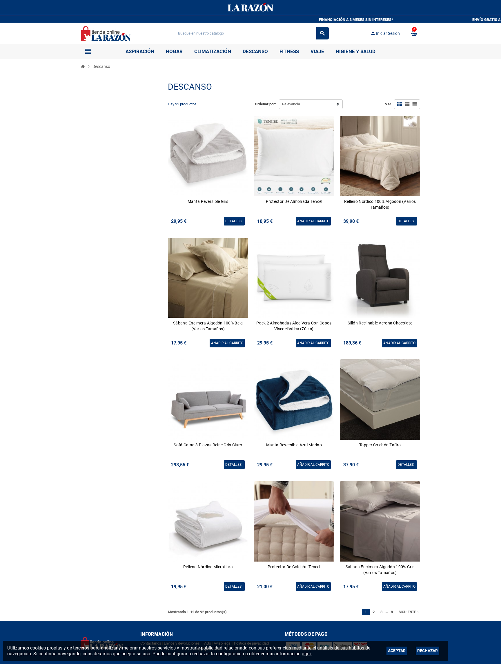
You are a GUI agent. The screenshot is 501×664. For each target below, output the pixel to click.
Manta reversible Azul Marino (294, 445)
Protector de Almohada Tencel (294, 201)
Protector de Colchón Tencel (294, 566)
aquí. (307, 653)
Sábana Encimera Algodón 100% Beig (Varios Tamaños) (208, 326)
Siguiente (409, 612)
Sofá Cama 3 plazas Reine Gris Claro (208, 445)
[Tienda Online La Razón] (105, 33)
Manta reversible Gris (208, 201)
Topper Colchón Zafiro (380, 445)
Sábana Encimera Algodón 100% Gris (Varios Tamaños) (380, 569)
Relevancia (291, 104)
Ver (388, 104)
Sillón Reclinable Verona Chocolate (380, 323)
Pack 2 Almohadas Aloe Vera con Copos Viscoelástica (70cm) (293, 326)
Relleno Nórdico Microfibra (208, 566)
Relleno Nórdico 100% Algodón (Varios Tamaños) (380, 204)
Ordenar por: (265, 104)
